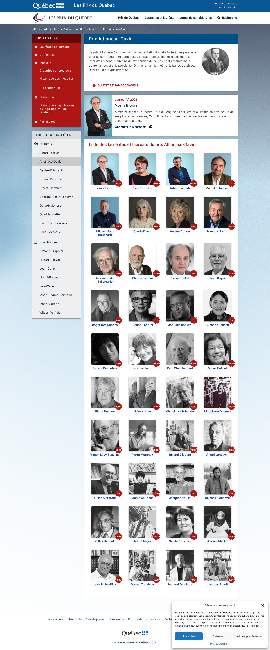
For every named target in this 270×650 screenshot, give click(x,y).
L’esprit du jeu (52, 88)
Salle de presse (95, 619)
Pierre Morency (142, 454)
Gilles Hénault (105, 541)
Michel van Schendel (180, 411)
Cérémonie (47, 54)
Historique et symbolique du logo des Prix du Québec (56, 108)
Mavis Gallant (217, 368)
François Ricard (217, 231)
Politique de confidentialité (144, 619)
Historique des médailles (56, 78)
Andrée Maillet (217, 541)
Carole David (142, 231)
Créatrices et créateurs (55, 70)
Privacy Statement (219, 643)
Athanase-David (118, 29)
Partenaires (47, 121)
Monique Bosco (142, 498)
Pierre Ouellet (180, 278)
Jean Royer (217, 278)
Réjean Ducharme (217, 498)
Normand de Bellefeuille (105, 279)
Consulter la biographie (130, 127)
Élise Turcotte (142, 188)
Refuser (218, 636)
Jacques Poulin (180, 498)
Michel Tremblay (142, 584)
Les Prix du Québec (94, 5)
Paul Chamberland (180, 368)
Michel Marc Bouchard (105, 233)
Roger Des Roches (105, 325)
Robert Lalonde (180, 188)
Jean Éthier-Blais (105, 584)
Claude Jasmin (142, 278)
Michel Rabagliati (217, 188)
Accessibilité (55, 619)
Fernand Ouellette (180, 584)
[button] (262, 605)
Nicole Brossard (180, 541)
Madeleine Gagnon (217, 411)
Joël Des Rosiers (180, 325)
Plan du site (75, 619)
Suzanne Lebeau (217, 325)
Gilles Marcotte (105, 498)
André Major (142, 541)
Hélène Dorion (180, 231)
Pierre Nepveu (105, 411)
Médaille (45, 63)
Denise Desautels (105, 368)
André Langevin (217, 454)
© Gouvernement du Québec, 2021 (135, 642)
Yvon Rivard (104, 188)
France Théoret (142, 325)
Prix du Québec (128, 17)
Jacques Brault (217, 584)
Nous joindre (116, 619)
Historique (46, 97)
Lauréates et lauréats (159, 17)
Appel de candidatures (196, 17)
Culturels (91, 29)
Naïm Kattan (142, 411)
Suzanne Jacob (142, 368)
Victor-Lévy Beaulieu (105, 454)
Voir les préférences (248, 636)
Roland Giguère (180, 454)
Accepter (189, 636)
